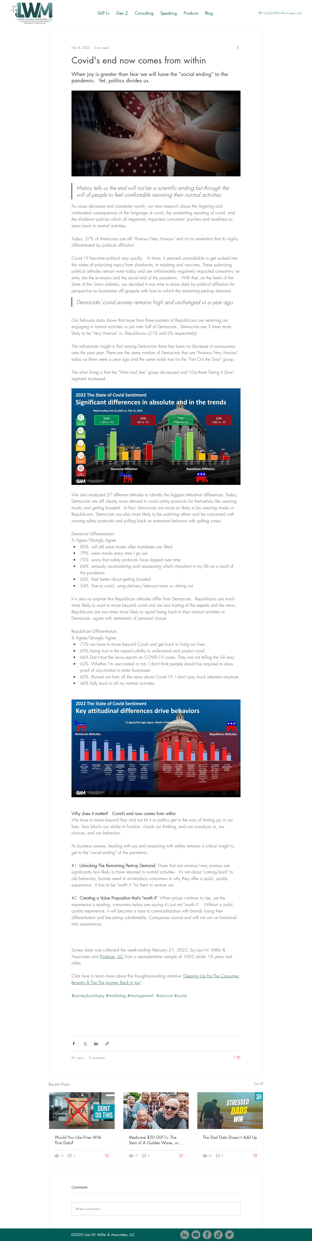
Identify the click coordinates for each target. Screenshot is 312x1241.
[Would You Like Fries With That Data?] (82, 1110)
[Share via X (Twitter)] (85, 1043)
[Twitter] (229, 1234)
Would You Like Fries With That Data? (78, 1139)
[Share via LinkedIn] (96, 1043)
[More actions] (238, 47)
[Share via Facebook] (73, 1043)
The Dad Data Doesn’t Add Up (230, 1137)
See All (258, 1083)
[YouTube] (195, 1234)
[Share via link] (107, 1043)
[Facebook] (207, 1234)
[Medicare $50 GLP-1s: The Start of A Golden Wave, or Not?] (156, 1110)
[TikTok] (218, 1234)
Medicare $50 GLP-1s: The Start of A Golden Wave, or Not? (153, 1139)
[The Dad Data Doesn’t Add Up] (230, 1110)
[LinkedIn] (184, 1234)
